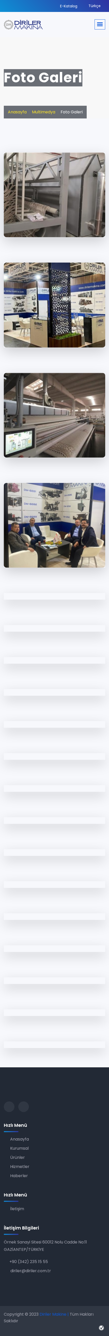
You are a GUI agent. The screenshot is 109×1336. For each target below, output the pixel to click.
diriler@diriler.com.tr (30, 1271)
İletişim (17, 1209)
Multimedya (43, 112)
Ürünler (17, 1157)
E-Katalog (68, 6)
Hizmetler (19, 1167)
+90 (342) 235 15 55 (28, 1262)
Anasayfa (17, 112)
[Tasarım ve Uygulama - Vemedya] (102, 1327)
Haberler (19, 1176)
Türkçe (94, 5)
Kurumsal (19, 1148)
